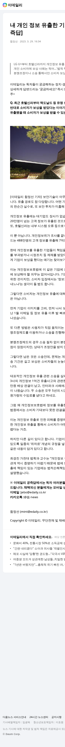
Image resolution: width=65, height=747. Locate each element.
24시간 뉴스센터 (38, 717)
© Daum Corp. (11, 734)
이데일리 (15, 5)
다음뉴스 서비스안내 (14, 717)
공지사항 (56, 717)
